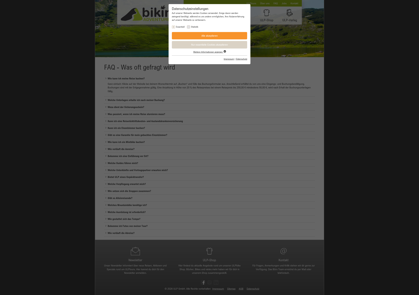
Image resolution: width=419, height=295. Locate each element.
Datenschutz (241, 58)
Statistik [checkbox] (194, 26)
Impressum (229, 58)
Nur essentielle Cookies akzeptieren (209, 44)
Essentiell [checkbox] (180, 26)
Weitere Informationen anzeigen (208, 51)
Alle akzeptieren (209, 35)
